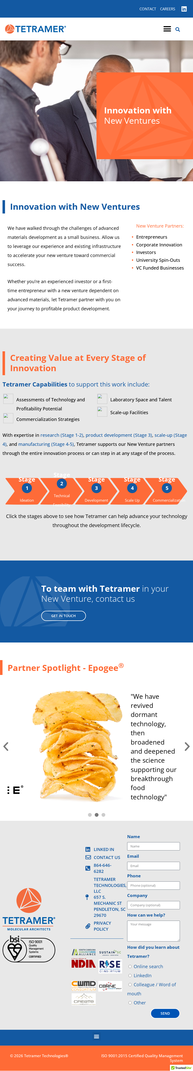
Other (140, 1003)
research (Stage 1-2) (61, 435)
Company (137, 895)
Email (133, 856)
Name (133, 836)
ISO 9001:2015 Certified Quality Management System (142, 1058)
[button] (167, 29)
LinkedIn (143, 975)
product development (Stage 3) (119, 435)
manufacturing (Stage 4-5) (46, 444)
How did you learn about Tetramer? (153, 951)
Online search (148, 966)
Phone (134, 876)
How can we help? (146, 915)
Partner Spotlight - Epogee (66, 667)
